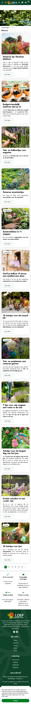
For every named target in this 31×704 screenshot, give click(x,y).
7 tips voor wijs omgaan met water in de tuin (14, 406)
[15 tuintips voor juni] (15, 533)
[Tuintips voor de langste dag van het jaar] (15, 437)
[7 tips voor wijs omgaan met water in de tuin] (15, 392)
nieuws (15, 648)
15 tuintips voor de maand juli (15, 316)
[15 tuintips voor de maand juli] (15, 302)
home (15, 640)
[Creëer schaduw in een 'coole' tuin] (15, 485)
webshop (15, 643)
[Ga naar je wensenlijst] (23, 3)
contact (15, 645)
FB (2, 3)
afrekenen (15, 667)
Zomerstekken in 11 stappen (12, 232)
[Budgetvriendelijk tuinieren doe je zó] (15, 91)
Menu (29, 3)
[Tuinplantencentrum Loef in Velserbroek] (11, 2)
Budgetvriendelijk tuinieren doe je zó (12, 105)
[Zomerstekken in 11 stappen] (15, 218)
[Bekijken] (26, 3)
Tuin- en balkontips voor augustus (14, 151)
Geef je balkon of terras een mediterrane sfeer (14, 274)
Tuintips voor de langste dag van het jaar (14, 452)
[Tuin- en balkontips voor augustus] (15, 137)
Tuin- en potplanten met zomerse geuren (14, 362)
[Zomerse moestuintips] (15, 179)
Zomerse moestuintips (13, 192)
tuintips (15, 651)
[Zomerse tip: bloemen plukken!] (15, 43)
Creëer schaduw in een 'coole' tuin (14, 499)
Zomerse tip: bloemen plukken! (13, 58)
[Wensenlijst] (22, 3)
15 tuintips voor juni (12, 546)
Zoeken (19, 3)
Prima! (15, 701)
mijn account (15, 660)
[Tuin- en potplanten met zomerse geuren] (15, 348)
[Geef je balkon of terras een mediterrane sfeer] (15, 260)
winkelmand (15, 665)
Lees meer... (8, 74)
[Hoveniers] (16, 2)
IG (5, 3)
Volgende (25, 567)
